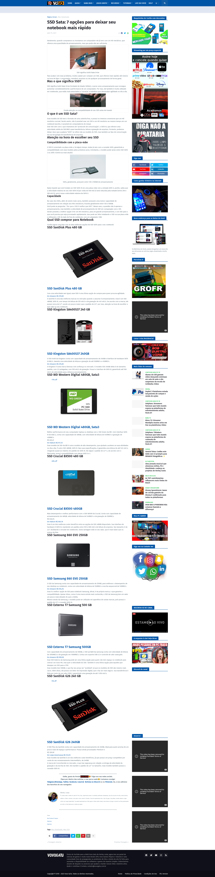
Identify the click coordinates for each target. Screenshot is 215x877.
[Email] (88, 836)
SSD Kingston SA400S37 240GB (68, 353)
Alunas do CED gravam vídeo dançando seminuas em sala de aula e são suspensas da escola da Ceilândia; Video (156, 379)
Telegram (50, 782)
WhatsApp (58, 782)
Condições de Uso (150, 874)
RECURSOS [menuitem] (115, 3)
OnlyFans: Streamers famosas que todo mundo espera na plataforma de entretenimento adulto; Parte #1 (155, 408)
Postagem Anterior (54, 842)
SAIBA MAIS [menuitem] (88, 3)
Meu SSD (66, 830)
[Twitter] (125, 33)
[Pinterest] (83, 836)
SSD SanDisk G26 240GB (63, 742)
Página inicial (52, 17)
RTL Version (164, 874)
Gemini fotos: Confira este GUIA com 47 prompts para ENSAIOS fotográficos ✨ (156, 453)
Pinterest (108, 782)
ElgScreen (49, 821)
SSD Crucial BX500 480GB (64, 508)
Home (120, 874)
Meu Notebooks (63, 17)
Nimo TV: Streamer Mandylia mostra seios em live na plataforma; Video (156, 422)
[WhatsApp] (128, 33)
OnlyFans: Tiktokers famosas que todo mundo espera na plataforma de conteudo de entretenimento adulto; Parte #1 (155, 438)
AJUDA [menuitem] (77, 3)
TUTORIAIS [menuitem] (127, 3)
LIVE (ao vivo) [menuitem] (140, 3)
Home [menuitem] (70, 3)
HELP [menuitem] (151, 3)
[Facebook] (122, 33)
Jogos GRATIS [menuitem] (101, 3)
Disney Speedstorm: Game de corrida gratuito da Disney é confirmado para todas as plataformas (156, 493)
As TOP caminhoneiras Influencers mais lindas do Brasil (156, 480)
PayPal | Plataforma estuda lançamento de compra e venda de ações (156, 393)
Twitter (66, 782)
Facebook (73, 782)
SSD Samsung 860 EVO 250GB (67, 578)
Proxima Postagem (121, 842)
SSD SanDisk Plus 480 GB (64, 288)
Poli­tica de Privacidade (133, 874)
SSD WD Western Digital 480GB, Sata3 (73, 427)
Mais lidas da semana (143, 366)
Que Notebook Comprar (52, 818)
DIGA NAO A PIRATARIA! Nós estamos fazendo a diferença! (156, 507)
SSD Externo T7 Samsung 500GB (69, 647)
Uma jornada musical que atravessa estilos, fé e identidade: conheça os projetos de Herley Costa (155, 467)
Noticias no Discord (92, 782)
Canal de (81, 782)
